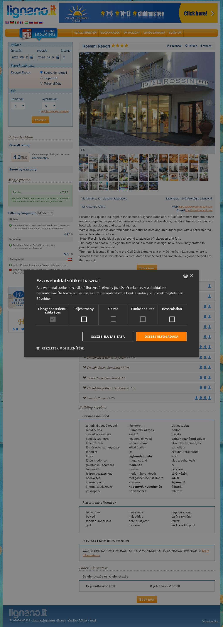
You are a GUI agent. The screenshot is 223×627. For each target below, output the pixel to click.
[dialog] (111, 313)
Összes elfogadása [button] (161, 336)
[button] (60, 348)
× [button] (191, 275)
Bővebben (44, 298)
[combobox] (185, 276)
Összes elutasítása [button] (108, 336)
